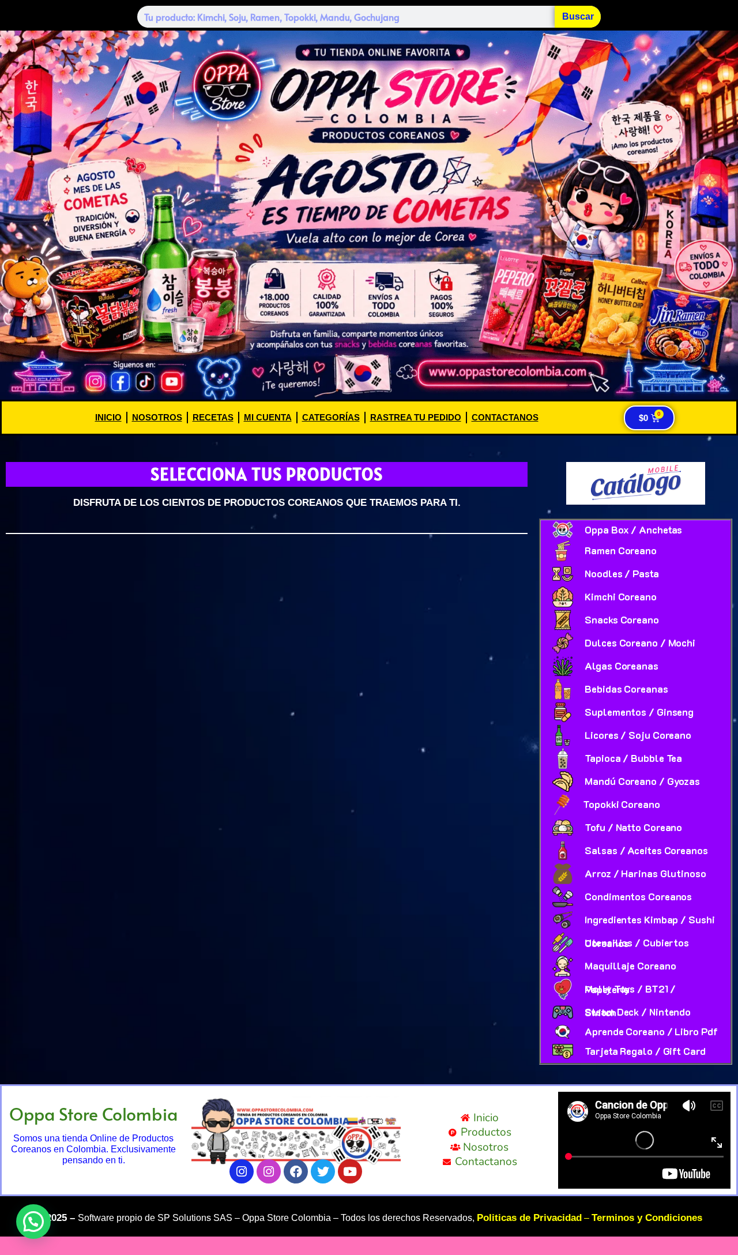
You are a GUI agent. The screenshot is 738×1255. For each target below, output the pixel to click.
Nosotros (157, 417)
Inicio (108, 417)
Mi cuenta (268, 417)
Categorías (331, 417)
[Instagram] (241, 1171)
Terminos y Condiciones (647, 1217)
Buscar (578, 16)
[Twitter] (323, 1171)
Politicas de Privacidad (529, 1217)
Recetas (213, 417)
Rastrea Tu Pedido (415, 417)
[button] (33, 1221)
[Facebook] (296, 1171)
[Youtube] (350, 1171)
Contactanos (505, 417)
